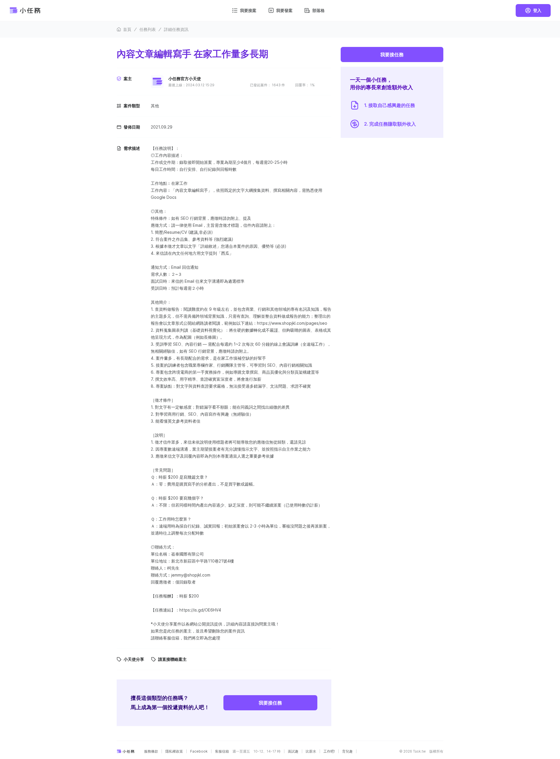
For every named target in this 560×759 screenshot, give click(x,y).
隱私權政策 (174, 751)
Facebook (199, 751)
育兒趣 (347, 751)
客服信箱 (222, 751)
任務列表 (147, 29)
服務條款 (151, 751)
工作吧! (329, 751)
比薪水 (311, 751)
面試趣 (293, 751)
